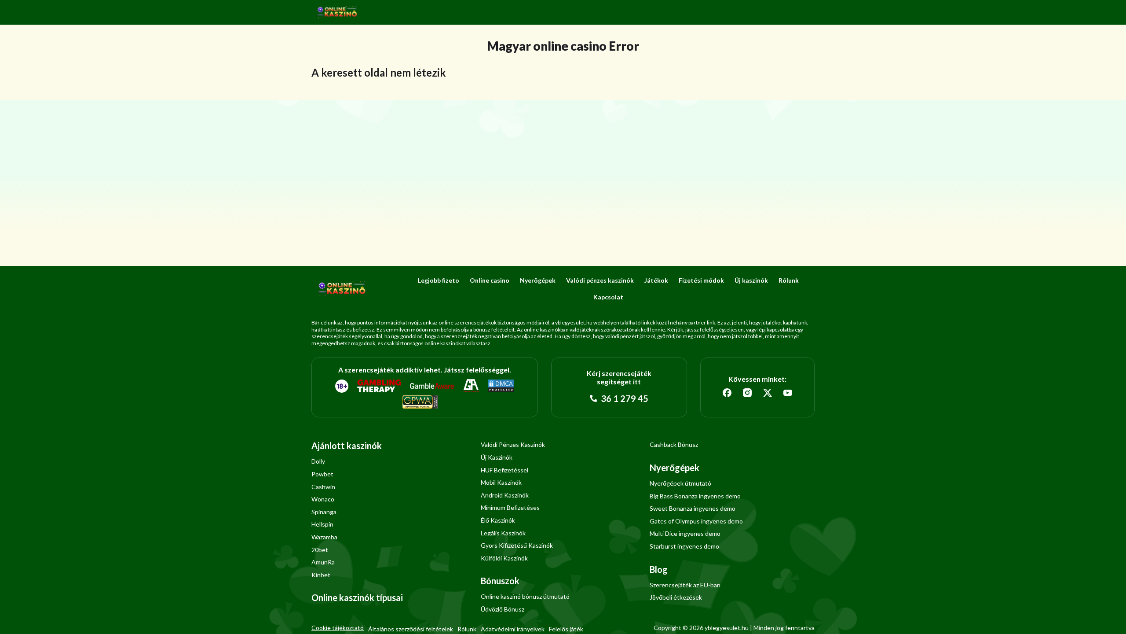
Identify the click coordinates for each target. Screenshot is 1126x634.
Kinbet (320, 575)
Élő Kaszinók (498, 520)
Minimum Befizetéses (510, 507)
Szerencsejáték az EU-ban (685, 585)
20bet (319, 549)
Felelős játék (566, 629)
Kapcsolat (608, 297)
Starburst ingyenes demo (684, 546)
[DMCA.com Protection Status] (501, 386)
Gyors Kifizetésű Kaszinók (517, 545)
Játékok (656, 280)
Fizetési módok (701, 280)
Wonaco (322, 499)
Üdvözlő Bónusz (502, 609)
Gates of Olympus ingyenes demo (696, 521)
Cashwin (323, 486)
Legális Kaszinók (503, 533)
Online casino (489, 280)
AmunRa (323, 562)
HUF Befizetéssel (504, 470)
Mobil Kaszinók (501, 482)
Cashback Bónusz (674, 444)
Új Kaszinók (496, 457)
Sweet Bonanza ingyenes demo (692, 508)
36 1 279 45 (623, 398)
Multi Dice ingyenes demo (685, 533)
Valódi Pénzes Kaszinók (513, 444)
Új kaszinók (751, 280)
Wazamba (324, 537)
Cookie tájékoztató (337, 627)
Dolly (318, 461)
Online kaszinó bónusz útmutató (525, 596)
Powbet (322, 474)
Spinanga (323, 512)
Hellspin (322, 524)
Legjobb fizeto (438, 280)
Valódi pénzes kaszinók (600, 280)
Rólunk (789, 280)
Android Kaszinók (505, 495)
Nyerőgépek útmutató (680, 483)
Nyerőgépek (538, 280)
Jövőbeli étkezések (676, 597)
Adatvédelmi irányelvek (513, 629)
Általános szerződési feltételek (410, 629)
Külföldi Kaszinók (504, 558)
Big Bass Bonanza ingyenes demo (695, 496)
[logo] (337, 12)
